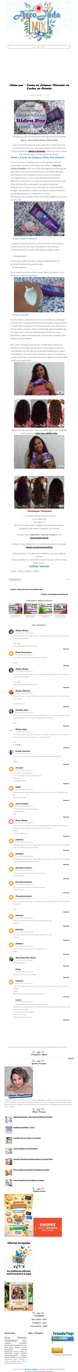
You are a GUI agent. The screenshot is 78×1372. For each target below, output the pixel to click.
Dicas (7, 1337)
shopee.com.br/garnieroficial (39, 547)
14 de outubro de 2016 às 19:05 (24, 806)
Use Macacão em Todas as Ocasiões (27, 1138)
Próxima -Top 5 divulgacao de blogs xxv (54, 594)
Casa (25, 1345)
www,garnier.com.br (39, 537)
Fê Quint (19, 768)
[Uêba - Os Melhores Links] (57, 1353)
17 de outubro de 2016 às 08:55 (24, 917)
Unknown (19, 839)
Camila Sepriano (22, 751)
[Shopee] (47, 1236)
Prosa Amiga (21, 820)
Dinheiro (24, 1355)
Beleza (16, 1351)
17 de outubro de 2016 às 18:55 (24, 960)
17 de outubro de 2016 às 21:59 (24, 971)
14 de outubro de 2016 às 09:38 (24, 712)
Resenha (36, 571)
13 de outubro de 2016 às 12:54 (24, 654)
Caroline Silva (21, 710)
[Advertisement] (39, 62)
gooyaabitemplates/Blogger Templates (39, 1371)
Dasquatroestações (23, 896)
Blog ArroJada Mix (31, 1369)
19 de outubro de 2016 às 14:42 (24, 1001)
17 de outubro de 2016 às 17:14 (24, 946)
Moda (24, 1340)
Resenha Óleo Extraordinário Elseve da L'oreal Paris (33, 1159)
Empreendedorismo (11, 1355)
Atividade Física (15, 1361)
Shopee (14, 1363)
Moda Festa (21, 1347)
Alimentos (13, 1357)
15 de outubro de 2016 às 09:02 (24, 870)
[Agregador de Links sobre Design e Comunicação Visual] (63, 1347)
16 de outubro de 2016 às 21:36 (24, 898)
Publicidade (11, 1340)
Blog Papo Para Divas (25, 958)
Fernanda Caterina (23, 868)
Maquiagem (8, 1351)
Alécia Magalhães (36, 95)
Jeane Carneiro (22, 804)
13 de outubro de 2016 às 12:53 (24, 633)
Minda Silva (21, 729)
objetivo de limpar (36, 151)
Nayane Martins (22, 691)
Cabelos (13, 571)
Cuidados (23, 1343)
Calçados (19, 1363)
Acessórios (8, 1349)
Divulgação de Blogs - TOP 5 (24, 1127)
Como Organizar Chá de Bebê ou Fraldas (28, 1180)
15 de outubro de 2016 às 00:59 (24, 842)
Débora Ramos (21, 630)
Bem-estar (8, 1347)
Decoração (8, 1345)
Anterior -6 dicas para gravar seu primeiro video (26, 589)
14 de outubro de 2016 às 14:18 (24, 753)
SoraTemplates (50, 1369)
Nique (18, 969)
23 (67, 579)
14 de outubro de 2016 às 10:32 (24, 731)
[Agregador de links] (63, 1341)
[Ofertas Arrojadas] (18, 1279)
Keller (18, 787)
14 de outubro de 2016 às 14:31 (24, 770)
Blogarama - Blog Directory (62, 1355)
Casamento (17, 1345)
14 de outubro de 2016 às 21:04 (24, 822)
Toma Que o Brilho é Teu (46, 433)
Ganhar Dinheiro (20, 1353)
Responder (66, 649)
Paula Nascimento (23, 652)
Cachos (20, 571)
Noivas (24, 1349)
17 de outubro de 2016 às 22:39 (24, 983)
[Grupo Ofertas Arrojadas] (18, 1236)
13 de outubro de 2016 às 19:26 (24, 693)
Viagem (7, 1357)
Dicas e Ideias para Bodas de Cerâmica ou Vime (31, 1170)
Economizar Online (11, 1359)
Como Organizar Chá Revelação (25, 1148)
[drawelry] (18, 1310)
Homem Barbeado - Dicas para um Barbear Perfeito (33, 1117)
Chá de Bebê (22, 1357)
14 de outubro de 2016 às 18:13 (24, 789)
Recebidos (28, 571)
